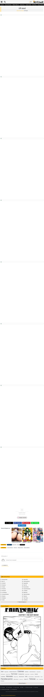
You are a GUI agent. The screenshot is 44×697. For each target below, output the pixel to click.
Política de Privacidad (5, 689)
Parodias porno (7, 679)
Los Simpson (4, 592)
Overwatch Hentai (5, 594)
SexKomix (26, 671)
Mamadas (9, 676)
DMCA (22, 687)
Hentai (22, 10)
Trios (37, 679)
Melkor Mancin (16, 4)
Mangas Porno (16, 676)
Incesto (2, 4)
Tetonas (32, 679)
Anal (2, 671)
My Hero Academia (31, 676)
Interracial (4, 590)
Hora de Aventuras (26, 588)
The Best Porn (14, 689)
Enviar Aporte (9, 687)
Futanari (3, 586)
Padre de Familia (26, 594)
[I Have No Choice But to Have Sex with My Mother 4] (17, 541)
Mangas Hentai (20, 547)
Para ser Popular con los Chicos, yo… (6, 528)
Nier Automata (3, 674)
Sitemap (36, 687)
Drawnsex (4, 585)
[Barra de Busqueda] (5, 2)
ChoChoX (3, 583)
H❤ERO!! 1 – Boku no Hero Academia (27, 542)
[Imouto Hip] (38, 541)
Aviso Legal (17, 687)
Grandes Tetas (27, 674)
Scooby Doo (21, 674)
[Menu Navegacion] (1, 2)
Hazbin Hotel (28, 4)
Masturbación (21, 676)
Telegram (9, 544)
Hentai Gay (22, 4)
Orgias (41, 676)
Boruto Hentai (25, 586)
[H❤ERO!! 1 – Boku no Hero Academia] (27, 541)
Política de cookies (29, 687)
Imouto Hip (38, 542)
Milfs (26, 676)
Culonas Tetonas (10, 547)
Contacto (3, 687)
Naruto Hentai (37, 676)
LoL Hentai (25, 590)
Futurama (4, 588)
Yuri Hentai (25, 599)
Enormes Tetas (8, 674)
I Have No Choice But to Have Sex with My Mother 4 (17, 542)
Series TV (26, 679)
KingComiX (6, 671)
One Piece (34, 4)
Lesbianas (3, 676)
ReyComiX (19, 10)
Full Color (15, 547)
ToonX (3, 599)
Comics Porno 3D (12, 671)
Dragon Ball (25, 583)
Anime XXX (14, 544)
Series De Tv (21, 679)
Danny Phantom (8, 4)
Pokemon (25, 596)
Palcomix (3, 596)
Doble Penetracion (33, 671)
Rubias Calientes (26, 547)
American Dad (4, 579)
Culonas (21, 671)
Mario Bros (25, 592)
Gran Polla (32, 674)
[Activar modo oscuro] (30, 2)
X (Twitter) (22, 544)
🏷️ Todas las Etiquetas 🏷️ (22, 683)
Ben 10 (3, 581)
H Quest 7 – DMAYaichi (22, 665)
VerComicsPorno (26, 581)
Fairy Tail (25, 585)
